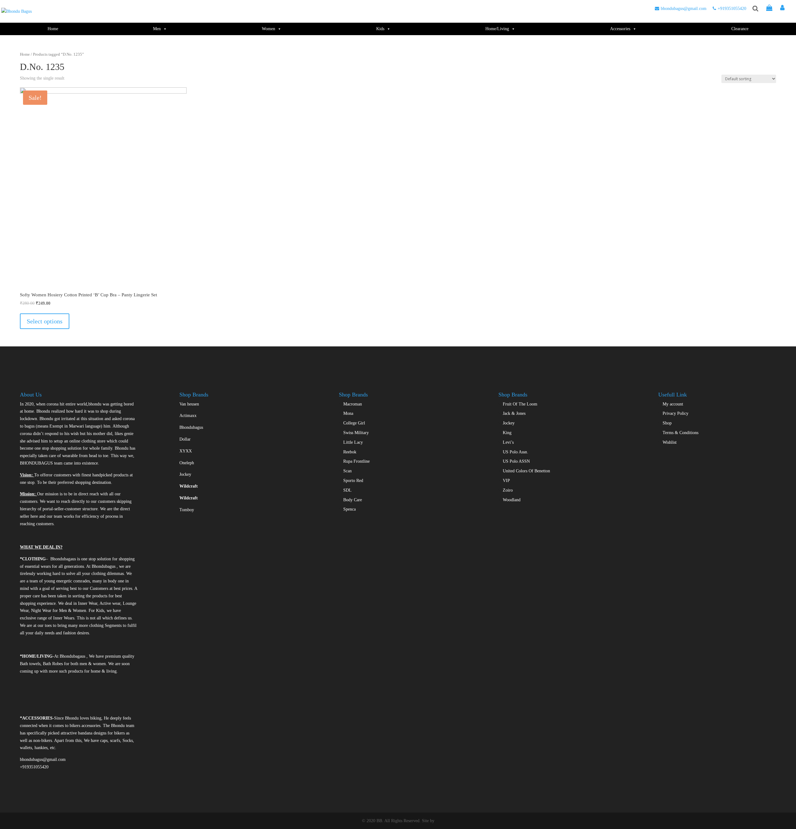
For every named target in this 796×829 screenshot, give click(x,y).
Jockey (185, 474)
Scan (347, 471)
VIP (506, 480)
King (507, 432)
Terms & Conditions (680, 432)
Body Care (352, 500)
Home (53, 28)
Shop (667, 423)
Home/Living (497, 28)
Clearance (739, 28)
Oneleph (186, 463)
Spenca (349, 509)
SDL (347, 490)
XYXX (185, 451)
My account (673, 404)
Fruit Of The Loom (520, 404)
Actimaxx (188, 415)
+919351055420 (732, 8)
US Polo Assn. (515, 452)
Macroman (352, 404)
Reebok (349, 452)
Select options (44, 321)
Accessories (620, 28)
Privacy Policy (675, 413)
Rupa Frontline (356, 461)
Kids (380, 28)
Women (268, 28)
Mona (348, 413)
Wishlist (670, 442)
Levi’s (508, 442)
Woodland (512, 500)
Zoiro (508, 490)
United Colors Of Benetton (526, 471)
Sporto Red (353, 480)
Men (157, 28)
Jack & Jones (514, 413)
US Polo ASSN (516, 461)
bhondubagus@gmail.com (683, 8)
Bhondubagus (191, 427)
